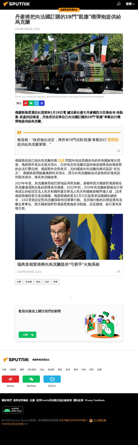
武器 (61, 160)
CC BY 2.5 (20, 96)
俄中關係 (32, 369)
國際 (22, 369)
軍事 (55, 281)
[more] (118, 150)
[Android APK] (13, 410)
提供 (38, 281)
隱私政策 (78, 400)
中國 (4, 369)
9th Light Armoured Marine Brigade (87, 96)
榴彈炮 (112, 139)
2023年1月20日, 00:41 (27, 29)
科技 (84, 369)
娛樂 (99, 369)
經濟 (68, 369)
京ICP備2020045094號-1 (73, 420)
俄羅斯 (13, 369)
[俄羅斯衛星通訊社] (17, 7)
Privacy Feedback (95, 400)
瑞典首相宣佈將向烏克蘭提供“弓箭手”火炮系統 (58, 264)
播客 (60, 369)
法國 (19, 281)
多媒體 (51, 369)
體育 (91, 369)
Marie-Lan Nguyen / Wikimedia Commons (47, 96)
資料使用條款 (20, 400)
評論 (42, 369)
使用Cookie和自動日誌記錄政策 (54, 400)
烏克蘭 (28, 281)
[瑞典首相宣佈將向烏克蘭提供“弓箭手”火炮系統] (69, 237)
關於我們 (7, 400)
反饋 (32, 400)
